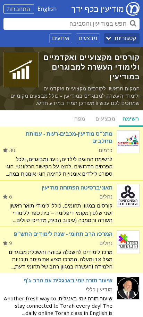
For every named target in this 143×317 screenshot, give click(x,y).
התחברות (18, 9)
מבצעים (87, 38)
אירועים (60, 38)
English (47, 8)
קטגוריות (125, 38)
